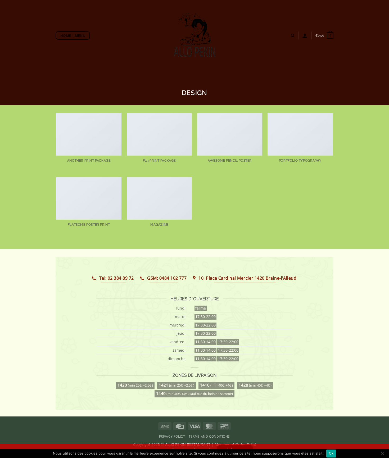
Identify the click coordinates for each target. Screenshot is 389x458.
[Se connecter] (304, 35)
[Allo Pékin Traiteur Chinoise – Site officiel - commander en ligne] (195, 35)
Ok (331, 453)
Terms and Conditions (209, 436)
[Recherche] (292, 35)
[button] (324, 35)
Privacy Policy (172, 436)
